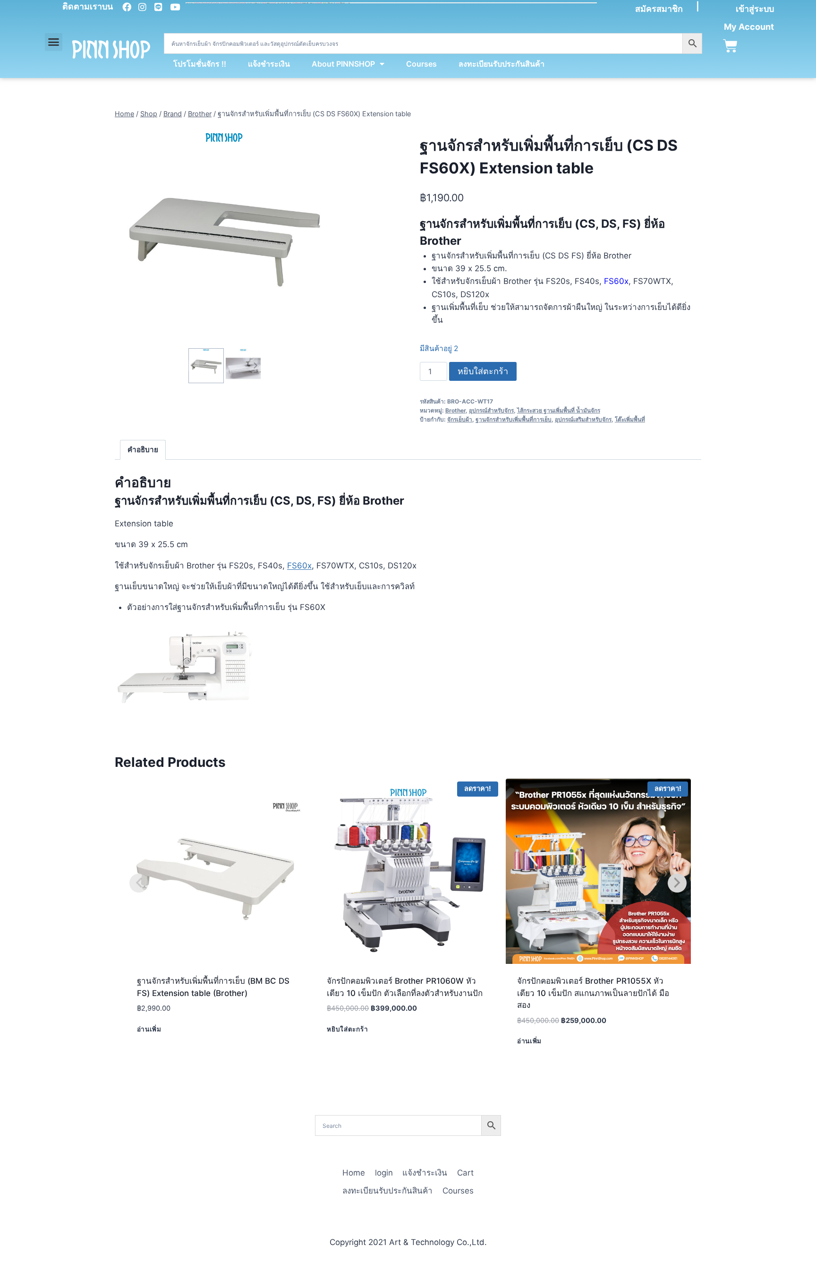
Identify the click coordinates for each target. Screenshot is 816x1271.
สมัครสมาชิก (659, 9)
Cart (465, 1172)
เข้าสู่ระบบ (755, 9)
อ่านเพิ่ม (149, 1029)
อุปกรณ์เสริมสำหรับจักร (583, 419)
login (384, 1172)
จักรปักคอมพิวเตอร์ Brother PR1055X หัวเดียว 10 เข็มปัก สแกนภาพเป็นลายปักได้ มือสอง (593, 993)
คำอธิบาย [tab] (143, 449)
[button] (54, 42)
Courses (421, 64)
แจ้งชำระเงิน (269, 64)
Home (353, 1172)
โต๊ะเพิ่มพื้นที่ (630, 419)
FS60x (299, 565)
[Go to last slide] (193, 365)
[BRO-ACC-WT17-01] (224, 236)
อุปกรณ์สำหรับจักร (491, 410)
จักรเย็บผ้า (459, 419)
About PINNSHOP (343, 64)
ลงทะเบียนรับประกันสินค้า (501, 64)
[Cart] (730, 46)
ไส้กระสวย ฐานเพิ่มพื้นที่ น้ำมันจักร (558, 410)
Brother (455, 410)
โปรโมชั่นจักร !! (199, 64)
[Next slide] (255, 365)
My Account (749, 27)
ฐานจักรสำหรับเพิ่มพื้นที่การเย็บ (514, 419)
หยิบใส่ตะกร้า (483, 371)
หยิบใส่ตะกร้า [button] (347, 1029)
